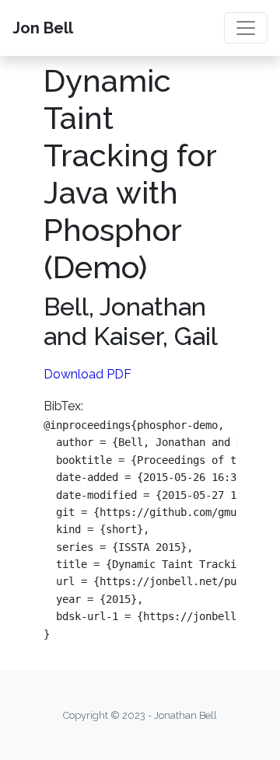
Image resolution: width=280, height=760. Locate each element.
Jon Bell (42, 28)
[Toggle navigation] (246, 28)
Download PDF (87, 374)
